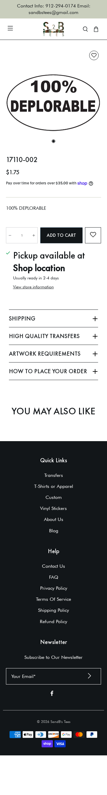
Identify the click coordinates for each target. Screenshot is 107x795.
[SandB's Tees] (53, 29)
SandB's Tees (60, 721)
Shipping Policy (53, 610)
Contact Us (53, 566)
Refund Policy (53, 621)
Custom (53, 497)
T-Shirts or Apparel (53, 486)
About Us (53, 519)
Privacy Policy (53, 588)
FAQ (53, 577)
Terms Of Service (53, 599)
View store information (33, 286)
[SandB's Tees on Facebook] (52, 694)
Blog (53, 530)
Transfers (53, 475)
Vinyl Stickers (53, 508)
